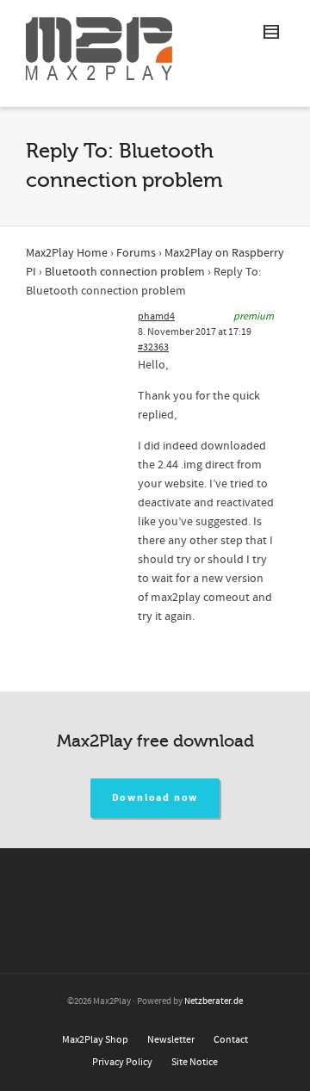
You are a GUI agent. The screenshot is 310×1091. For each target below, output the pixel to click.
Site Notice (194, 1062)
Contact (231, 1039)
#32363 (153, 347)
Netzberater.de (213, 1001)
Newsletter (171, 1039)
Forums (136, 253)
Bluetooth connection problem (125, 272)
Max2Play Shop (95, 1039)
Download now (155, 797)
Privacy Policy (122, 1062)
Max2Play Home (67, 253)
